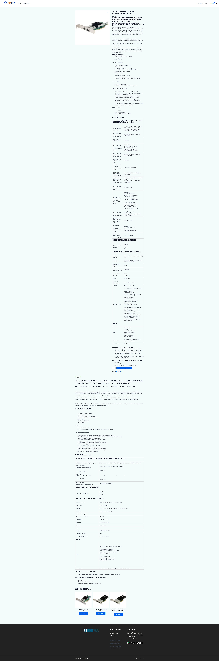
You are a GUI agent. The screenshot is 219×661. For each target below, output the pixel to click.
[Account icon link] (216, 3)
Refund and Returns (114, 633)
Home (20, 3)
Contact (206, 3)
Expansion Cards (119, 371)
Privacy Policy (112, 632)
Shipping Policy (113, 635)
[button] (30, 3)
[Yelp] (136, 658)
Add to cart (124, 367)
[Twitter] (140, 658)
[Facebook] (138, 658)
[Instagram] (143, 658)
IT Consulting (199, 3)
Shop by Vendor (26, 3)
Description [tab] (77, 377)
